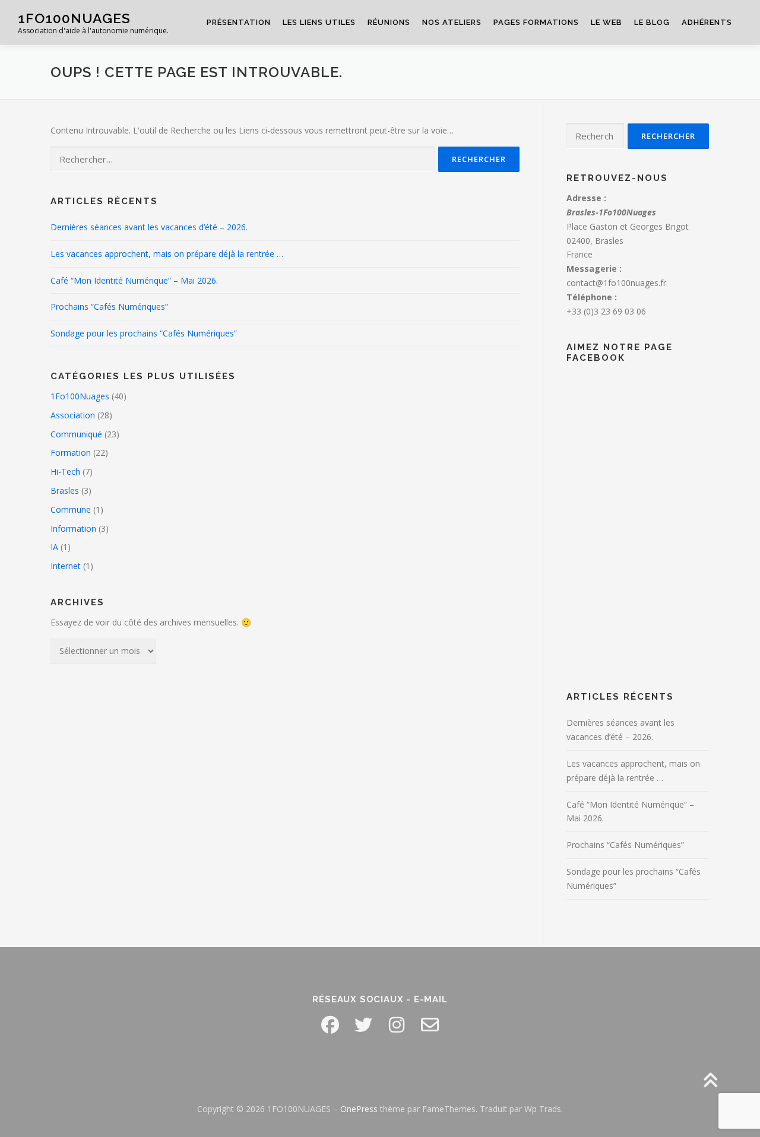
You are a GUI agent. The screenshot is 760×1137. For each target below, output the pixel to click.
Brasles (64, 490)
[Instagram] (397, 1025)
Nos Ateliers (452, 22)
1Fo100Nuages (79, 396)
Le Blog (652, 22)
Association (72, 415)
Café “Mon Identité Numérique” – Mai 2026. (134, 280)
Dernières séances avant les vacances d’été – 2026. (149, 227)
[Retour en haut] (710, 1081)
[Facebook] (330, 1025)
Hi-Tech (65, 471)
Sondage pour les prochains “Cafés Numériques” (143, 333)
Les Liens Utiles (319, 22)
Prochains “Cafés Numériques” (109, 306)
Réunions (389, 22)
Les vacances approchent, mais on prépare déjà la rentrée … (166, 253)
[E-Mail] (430, 1025)
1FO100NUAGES (74, 18)
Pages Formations (536, 22)
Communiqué (76, 434)
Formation (70, 452)
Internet (65, 565)
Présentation (239, 22)
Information (73, 528)
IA (54, 546)
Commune (70, 509)
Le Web (606, 22)
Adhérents (707, 22)
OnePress (359, 1108)
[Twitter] (363, 1025)
